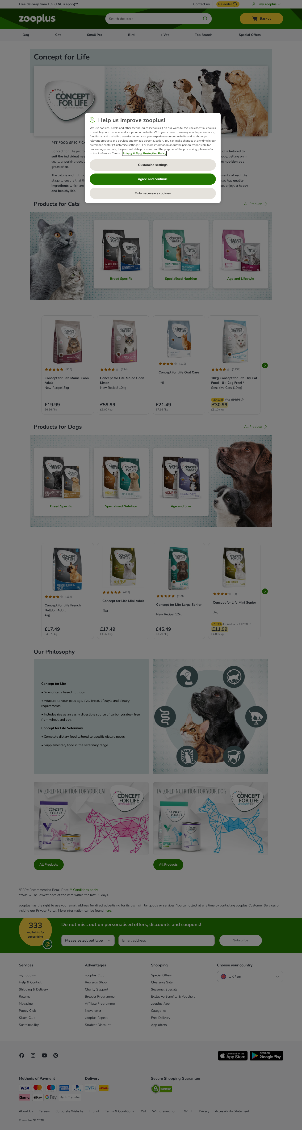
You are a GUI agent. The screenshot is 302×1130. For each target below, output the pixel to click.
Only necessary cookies (153, 193)
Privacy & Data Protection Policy (144, 153)
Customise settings (153, 165)
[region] (153, 158)
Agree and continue (153, 179)
